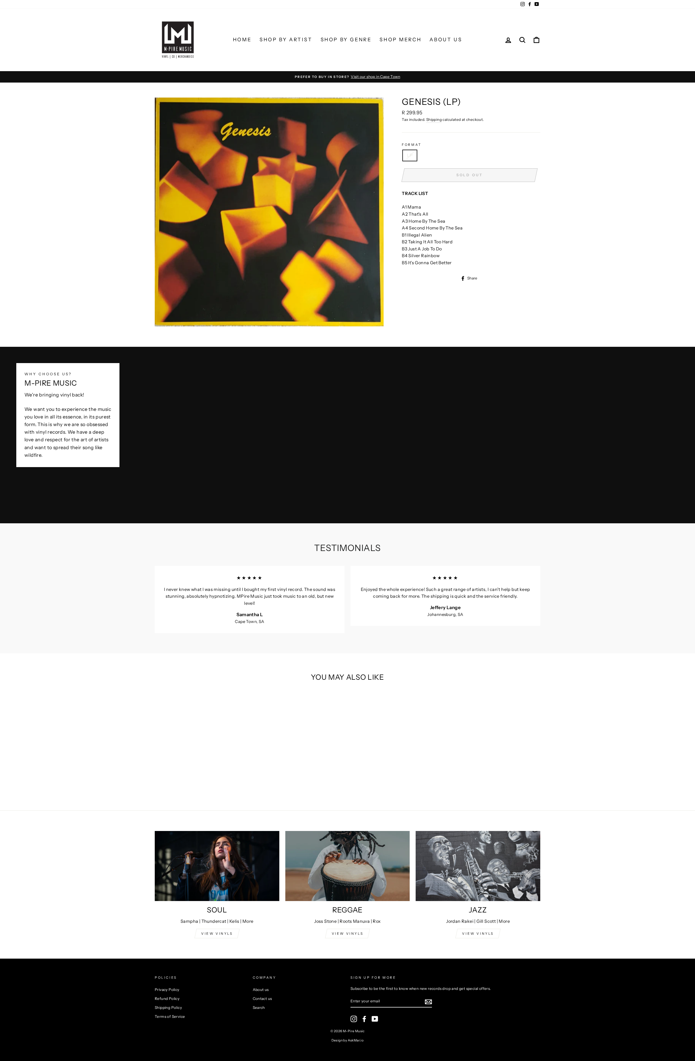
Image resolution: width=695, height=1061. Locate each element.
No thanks (347, 605)
